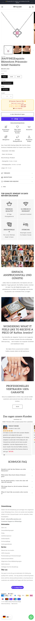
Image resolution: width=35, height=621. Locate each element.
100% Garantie (5, 553)
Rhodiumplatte (7, 83)
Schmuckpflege (5, 541)
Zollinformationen (6, 536)
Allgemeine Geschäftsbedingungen (11, 561)
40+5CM (5, 89)
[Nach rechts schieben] (33, 50)
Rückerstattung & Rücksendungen (11, 555)
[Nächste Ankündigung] (32, 2)
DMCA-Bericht (5, 564)
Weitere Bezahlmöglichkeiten (17, 122)
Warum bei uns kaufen (7, 550)
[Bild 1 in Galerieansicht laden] (8, 50)
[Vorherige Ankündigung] (3, 2)
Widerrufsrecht (14, 603)
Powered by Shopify (16, 601)
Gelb (11, 76)
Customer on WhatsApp (11, 521)
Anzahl (3, 93)
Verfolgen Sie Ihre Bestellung (9, 567)
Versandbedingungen (7, 530)
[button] (17, 173)
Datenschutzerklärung (5, 603)
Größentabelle (5, 538)
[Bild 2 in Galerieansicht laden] (17, 50)
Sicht (17, 406)
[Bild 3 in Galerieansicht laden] (26, 50)
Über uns (4, 527)
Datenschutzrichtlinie (7, 558)
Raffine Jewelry (8, 601)
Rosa (4, 76)
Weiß (18, 76)
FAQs (2, 533)
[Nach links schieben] (2, 50)
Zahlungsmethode (6, 544)
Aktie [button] (4, 186)
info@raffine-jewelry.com (13, 519)
